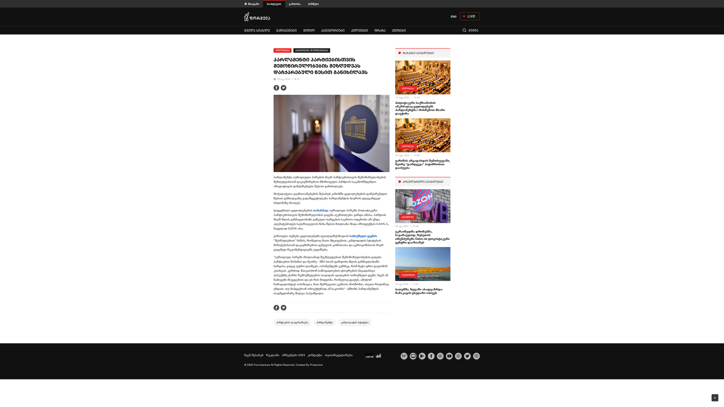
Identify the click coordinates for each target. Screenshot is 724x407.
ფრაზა (380, 30)
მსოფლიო (408, 217)
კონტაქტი (315, 355)
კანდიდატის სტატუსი (355, 322)
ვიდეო (309, 30)
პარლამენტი (325, 322)
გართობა (295, 3)
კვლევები (359, 30)
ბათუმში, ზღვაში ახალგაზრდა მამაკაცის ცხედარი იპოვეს (419, 291)
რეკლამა (272, 355)
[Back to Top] (715, 397)
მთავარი (253, 3)
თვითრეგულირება (339, 355)
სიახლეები (274, 3)
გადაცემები (286, 30)
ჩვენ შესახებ (253, 355)
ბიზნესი (313, 3)
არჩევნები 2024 (293, 355)
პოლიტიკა (282, 50)
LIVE (471, 16)
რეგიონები (408, 275)
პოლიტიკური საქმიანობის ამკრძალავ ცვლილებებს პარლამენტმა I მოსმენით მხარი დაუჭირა (420, 108)
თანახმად (320, 210)
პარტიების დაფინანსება (311, 50)
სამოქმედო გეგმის (363, 236)
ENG (453, 16)
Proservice (316, 364)
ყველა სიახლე (257, 30)
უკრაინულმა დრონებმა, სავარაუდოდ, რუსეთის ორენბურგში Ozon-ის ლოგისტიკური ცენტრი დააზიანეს (422, 237)
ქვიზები (399, 30)
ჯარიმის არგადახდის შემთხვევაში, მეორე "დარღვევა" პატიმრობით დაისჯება (422, 164)
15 (404, 355)
